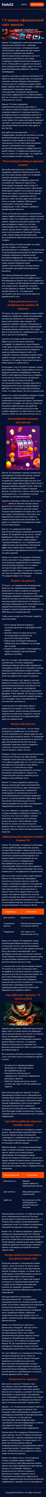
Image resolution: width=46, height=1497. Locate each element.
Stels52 (7, 4)
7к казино (32, 132)
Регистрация (36, 4)
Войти (24, 4)
